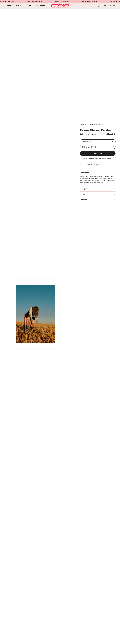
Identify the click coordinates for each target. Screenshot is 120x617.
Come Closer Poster (96, 124)
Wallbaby (83, 124)
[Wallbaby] (60, 6)
